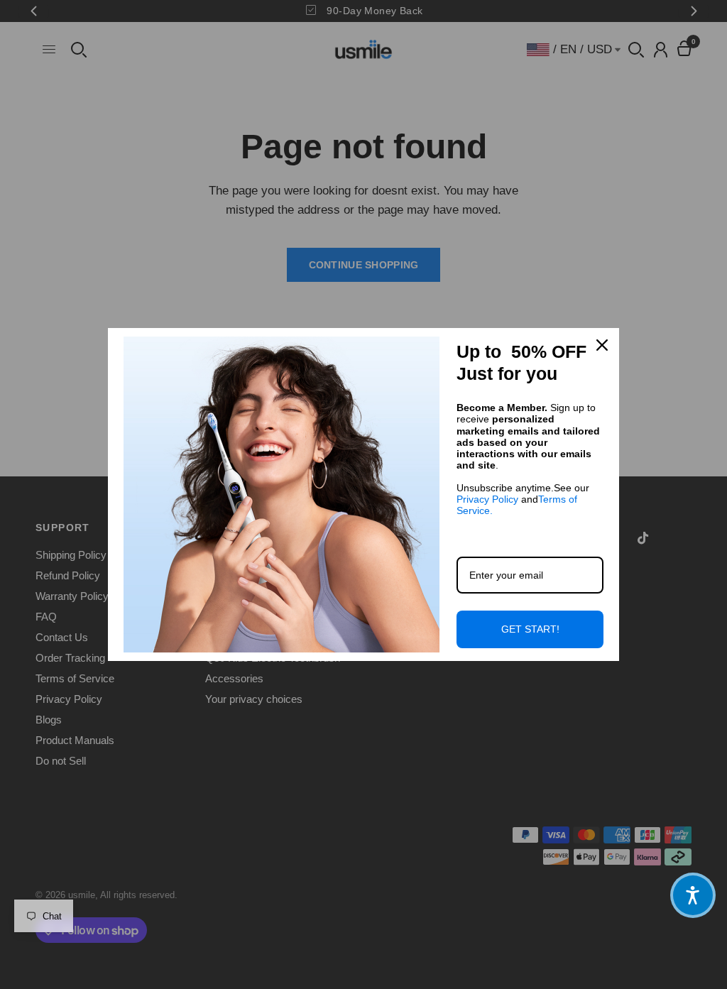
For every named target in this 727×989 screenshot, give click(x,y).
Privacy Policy (487, 499)
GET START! (530, 629)
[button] (693, 895)
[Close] (602, 345)
